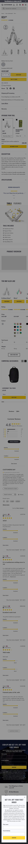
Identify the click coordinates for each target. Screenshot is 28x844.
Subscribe (14, 837)
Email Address (6, 830)
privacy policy (6, 819)
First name (5, 824)
